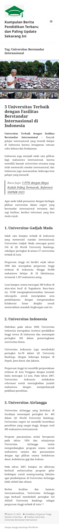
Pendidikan (30, 514)
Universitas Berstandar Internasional (21, 519)
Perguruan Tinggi (43, 514)
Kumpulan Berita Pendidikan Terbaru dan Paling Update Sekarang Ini (21, 29)
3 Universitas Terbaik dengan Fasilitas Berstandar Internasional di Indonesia (27, 116)
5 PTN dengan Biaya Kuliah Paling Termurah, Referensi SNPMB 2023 (30, 187)
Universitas (17, 517)
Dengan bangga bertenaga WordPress (21, 527)
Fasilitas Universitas (36, 517)
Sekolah (8, 517)
